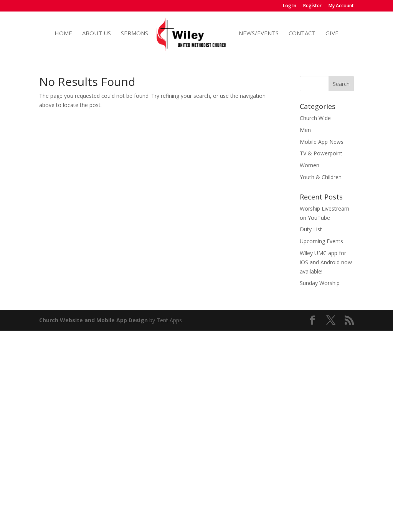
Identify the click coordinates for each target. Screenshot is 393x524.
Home (63, 33)
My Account (341, 6)
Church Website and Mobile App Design (93, 320)
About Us (96, 33)
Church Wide (315, 118)
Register (312, 6)
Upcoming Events (321, 241)
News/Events (259, 33)
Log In (289, 6)
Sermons (134, 33)
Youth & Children (321, 177)
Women (309, 165)
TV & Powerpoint (321, 153)
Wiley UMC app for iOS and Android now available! (326, 262)
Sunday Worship (320, 283)
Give (332, 33)
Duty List (311, 229)
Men (305, 129)
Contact (302, 33)
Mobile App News (321, 141)
